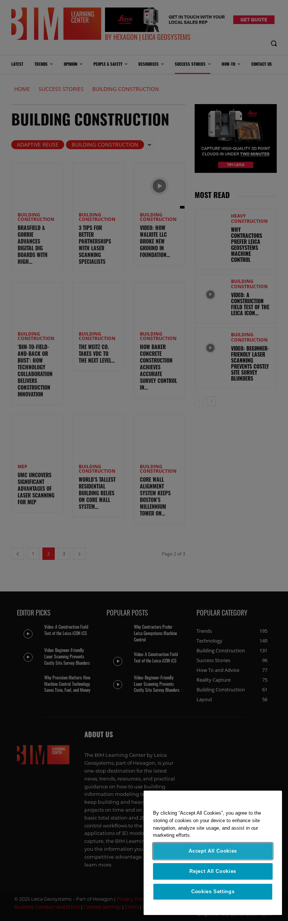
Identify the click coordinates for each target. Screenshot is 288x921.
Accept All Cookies (213, 851)
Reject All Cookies (212, 871)
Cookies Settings (213, 891)
